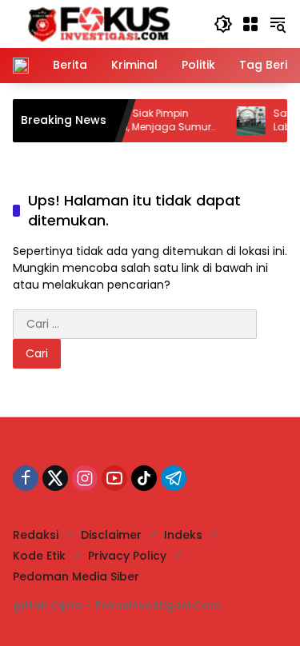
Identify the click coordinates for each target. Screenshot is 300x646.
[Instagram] (85, 478)
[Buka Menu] (250, 24)
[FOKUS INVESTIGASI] (94, 23)
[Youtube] (114, 478)
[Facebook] (25, 478)
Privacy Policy (127, 556)
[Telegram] (173, 478)
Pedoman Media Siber (76, 576)
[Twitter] (55, 478)
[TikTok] (144, 478)
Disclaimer (111, 535)
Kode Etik (39, 556)
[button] (223, 24)
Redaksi (35, 535)
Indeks (183, 535)
